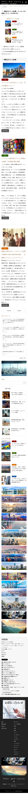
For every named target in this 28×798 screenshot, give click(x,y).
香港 (19, 643)
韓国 (16, 645)
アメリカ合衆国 (9, 642)
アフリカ (10, 649)
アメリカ (3, 642)
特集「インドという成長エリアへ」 (8, 673)
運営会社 (4, 784)
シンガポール (5, 645)
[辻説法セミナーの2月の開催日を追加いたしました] (7, 311)
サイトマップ (21, 784)
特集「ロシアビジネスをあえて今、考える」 (10, 674)
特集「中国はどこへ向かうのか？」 (8, 681)
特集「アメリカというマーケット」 (8, 671)
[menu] (26, 2)
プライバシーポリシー (12, 784)
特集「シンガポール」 (5, 664)
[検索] (22, 2)
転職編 (11, 687)
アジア (2, 643)
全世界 (2, 656)
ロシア (2, 651)
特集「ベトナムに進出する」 (7, 665)
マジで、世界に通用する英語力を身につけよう (10, 694)
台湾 (16, 643)
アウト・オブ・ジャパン (14, 779)
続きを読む (5, 130)
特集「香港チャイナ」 (5, 678)
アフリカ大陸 (4, 649)
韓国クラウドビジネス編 (19, 687)
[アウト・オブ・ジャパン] (11, 2)
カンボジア (8, 643)
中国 (12, 643)
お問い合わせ (4, 728)
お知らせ (3, 726)
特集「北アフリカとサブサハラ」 (8, 667)
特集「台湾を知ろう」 (5, 669)
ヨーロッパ (3, 652)
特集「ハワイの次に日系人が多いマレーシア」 (10, 683)
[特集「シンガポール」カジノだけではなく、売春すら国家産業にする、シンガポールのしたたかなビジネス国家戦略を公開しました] (20, 311)
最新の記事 (3, 724)
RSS (14, 781)
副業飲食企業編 (6, 689)
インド (22, 643)
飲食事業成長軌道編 (7, 692)
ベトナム (11, 645)
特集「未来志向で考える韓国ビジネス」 (9, 676)
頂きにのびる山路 (5, 687)
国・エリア (16, 722)
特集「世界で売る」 (5, 685)
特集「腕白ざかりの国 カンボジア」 (9, 662)
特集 (2, 722)
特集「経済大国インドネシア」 (7, 680)
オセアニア (3, 654)
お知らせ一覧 (22, 358)
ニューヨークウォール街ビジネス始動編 (11, 690)
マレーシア (5, 647)
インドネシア (20, 645)
